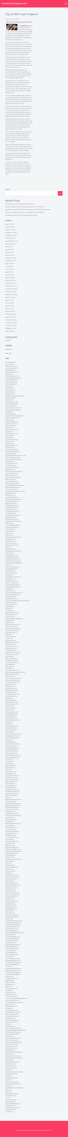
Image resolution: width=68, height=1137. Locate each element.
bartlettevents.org (10, 465)
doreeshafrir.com (10, 732)
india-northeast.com (11, 503)
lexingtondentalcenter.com (12, 587)
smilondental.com (10, 571)
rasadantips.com (9, 388)
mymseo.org (8, 1090)
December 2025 (9, 232)
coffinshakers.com (10, 742)
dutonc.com (8, 769)
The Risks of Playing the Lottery (18, 22)
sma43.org (8, 966)
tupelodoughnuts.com (11, 555)
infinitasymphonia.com (11, 712)
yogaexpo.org (9, 622)
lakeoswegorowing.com (11, 1082)
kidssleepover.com (10, 398)
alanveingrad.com (10, 783)
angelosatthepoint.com (11, 847)
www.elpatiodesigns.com (12, 1020)
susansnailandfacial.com (12, 917)
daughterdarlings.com (11, 372)
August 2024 (9, 263)
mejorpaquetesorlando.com (13, 561)
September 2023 (10, 294)
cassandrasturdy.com (11, 650)
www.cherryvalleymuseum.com (14, 471)
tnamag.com (8, 873)
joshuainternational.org (11, 915)
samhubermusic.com (11, 1109)
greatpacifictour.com (11, 827)
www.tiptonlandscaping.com (13, 972)
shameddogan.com (10, 889)
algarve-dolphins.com (11, 781)
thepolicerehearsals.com (12, 674)
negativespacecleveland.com (13, 799)
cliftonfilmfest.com (11, 513)
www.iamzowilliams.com (12, 1000)
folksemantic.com (10, 531)
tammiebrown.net (10, 767)
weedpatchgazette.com (12, 545)
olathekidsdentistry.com (12, 557)
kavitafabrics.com (10, 817)
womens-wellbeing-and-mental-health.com (17, 600)
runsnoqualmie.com (10, 950)
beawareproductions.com (12, 736)
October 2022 (9, 325)
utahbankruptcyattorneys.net (13, 521)
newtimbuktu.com (10, 390)
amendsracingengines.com (12, 936)
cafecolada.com (9, 656)
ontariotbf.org (9, 412)
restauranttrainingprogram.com (14, 593)
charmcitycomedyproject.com (13, 734)
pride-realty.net (9, 1060)
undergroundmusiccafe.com (13, 1107)
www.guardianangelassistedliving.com (15, 1030)
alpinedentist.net (10, 443)
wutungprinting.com (10, 787)
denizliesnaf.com (10, 857)
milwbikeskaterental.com (12, 791)
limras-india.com (9, 364)
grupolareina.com (10, 469)
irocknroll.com (9, 523)
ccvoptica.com (9, 976)
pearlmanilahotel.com (11, 433)
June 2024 (8, 269)
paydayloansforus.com (11, 402)
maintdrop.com (9, 435)
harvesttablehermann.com (12, 487)
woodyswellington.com (11, 1016)
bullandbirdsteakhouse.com (13, 960)
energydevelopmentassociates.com (15, 491)
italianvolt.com (9, 535)
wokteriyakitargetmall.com (12, 585)
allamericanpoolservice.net (12, 595)
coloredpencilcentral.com (12, 511)
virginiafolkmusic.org (11, 602)
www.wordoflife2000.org (12, 525)
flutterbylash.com (10, 1064)
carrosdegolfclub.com (11, 489)
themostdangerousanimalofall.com (15, 672)
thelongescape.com (10, 771)
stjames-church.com (11, 728)
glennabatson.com (10, 686)
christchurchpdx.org (10, 700)
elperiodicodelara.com (11, 366)
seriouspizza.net (9, 865)
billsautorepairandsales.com (13, 1038)
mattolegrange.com (11, 773)
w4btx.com (8, 565)
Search (7, 189)
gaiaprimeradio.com (10, 765)
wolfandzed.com (10, 984)
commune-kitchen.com (11, 704)
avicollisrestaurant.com (11, 837)
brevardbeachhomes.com (12, 497)
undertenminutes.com (11, 384)
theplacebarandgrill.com (12, 841)
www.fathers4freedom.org (12, 923)
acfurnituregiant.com (11, 382)
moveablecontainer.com (12, 467)
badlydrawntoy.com (10, 905)
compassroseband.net (11, 867)
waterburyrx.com (10, 843)
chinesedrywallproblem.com (13, 805)
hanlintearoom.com (10, 1066)
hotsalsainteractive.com (12, 376)
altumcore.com (9, 869)
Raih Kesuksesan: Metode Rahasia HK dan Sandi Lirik (19, 204)
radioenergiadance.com (11, 445)
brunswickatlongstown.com (13, 756)
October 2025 (9, 238)
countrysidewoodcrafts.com (13, 408)
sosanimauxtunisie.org (11, 439)
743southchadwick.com (11, 501)
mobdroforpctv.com (11, 648)
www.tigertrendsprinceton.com (14, 921)
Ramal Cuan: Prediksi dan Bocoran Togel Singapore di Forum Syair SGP (24, 212)
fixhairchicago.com (10, 855)
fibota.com (8, 1024)
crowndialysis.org (10, 591)
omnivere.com (9, 386)
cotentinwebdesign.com (12, 473)
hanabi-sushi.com (10, 982)
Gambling (8, 340)
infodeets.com (9, 374)
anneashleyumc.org (10, 942)
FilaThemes (48, 1130)
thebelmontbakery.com (11, 404)
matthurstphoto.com (11, 1048)
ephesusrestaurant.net (11, 1014)
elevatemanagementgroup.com (14, 1072)
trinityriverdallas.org (11, 614)
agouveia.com (9, 1086)
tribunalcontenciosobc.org (12, 680)
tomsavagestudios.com (11, 598)
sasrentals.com (9, 575)
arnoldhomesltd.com (11, 509)
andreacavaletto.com (11, 626)
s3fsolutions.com (10, 495)
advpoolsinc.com (10, 845)
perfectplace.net (10, 616)
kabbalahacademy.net (11, 569)
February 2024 (9, 280)
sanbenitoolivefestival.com (13, 652)
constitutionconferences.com (13, 859)
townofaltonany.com (11, 795)
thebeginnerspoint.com (11, 660)
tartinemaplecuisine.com (12, 758)
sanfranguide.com (10, 664)
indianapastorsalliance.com (12, 849)
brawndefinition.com (11, 692)
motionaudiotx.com (10, 1095)
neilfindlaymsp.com (10, 835)
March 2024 (8, 277)
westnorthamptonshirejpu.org (13, 459)
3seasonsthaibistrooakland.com (14, 618)
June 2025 (8, 249)
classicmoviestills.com (11, 654)
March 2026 (8, 224)
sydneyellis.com (9, 589)
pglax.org (8, 797)
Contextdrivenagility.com (14, 3)
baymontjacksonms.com (12, 793)
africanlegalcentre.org (11, 714)
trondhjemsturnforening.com (13, 1032)
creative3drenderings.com (12, 893)
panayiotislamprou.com (11, 449)
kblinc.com (8, 547)
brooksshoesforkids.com (12, 875)
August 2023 (9, 297)
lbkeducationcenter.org (11, 612)
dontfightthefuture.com (12, 507)
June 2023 (8, 303)
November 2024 (10, 261)
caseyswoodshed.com (11, 853)
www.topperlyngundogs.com (13, 925)
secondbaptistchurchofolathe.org (14, 1088)
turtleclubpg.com (10, 825)
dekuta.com (8, 986)
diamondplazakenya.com (12, 1034)
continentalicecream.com (12, 694)
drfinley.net (8, 1076)
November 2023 (10, 289)
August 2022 (9, 331)
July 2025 (8, 246)
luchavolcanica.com (10, 819)
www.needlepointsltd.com (12, 958)
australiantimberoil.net (11, 481)
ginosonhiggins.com (10, 785)
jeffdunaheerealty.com (11, 928)
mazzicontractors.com (11, 1010)
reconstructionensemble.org (13, 815)
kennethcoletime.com (11, 752)
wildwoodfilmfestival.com (12, 457)
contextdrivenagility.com (12, 738)
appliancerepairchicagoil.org (13, 410)
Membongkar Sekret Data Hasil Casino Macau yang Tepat (21, 215)
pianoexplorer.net (10, 1004)
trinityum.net (9, 1008)
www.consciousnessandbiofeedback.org (16, 998)
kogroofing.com (9, 441)
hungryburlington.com (11, 754)
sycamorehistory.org (11, 994)
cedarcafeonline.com (11, 380)
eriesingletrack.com (10, 549)
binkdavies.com (9, 698)
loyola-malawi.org (10, 636)
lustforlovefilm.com (11, 708)
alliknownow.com (10, 676)
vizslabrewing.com (10, 539)
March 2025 (8, 252)
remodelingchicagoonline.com (13, 968)
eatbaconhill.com (10, 394)
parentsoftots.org (10, 891)
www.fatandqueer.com (11, 940)
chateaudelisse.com (10, 453)
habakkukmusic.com (10, 909)
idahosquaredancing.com (12, 527)
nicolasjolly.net (9, 710)
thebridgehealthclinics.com (12, 885)
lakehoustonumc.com (11, 907)
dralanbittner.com (10, 541)
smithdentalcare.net (11, 1105)
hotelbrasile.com (10, 461)
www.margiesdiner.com (11, 954)
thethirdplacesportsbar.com (13, 1012)
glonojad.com (9, 724)
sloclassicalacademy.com (12, 682)
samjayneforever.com (11, 1046)
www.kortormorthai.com (12, 938)
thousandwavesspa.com (12, 831)
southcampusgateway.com (12, 451)
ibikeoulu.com (9, 740)
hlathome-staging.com (11, 583)
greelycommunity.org (11, 718)
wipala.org (8, 634)
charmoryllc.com (10, 666)
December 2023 (9, 286)
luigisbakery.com (9, 980)
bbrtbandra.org (9, 428)
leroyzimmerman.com (11, 1074)
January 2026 (9, 230)
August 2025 (9, 244)
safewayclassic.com (10, 406)
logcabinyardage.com (11, 897)
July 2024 (8, 266)
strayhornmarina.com (11, 688)
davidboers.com (9, 899)
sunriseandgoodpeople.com (12, 803)
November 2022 (10, 322)
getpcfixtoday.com (10, 426)
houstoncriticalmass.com (12, 670)
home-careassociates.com (12, 624)
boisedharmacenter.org (11, 630)
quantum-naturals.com (11, 1040)
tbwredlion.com (9, 1036)
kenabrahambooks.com (11, 702)
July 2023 (8, 300)
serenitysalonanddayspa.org (13, 378)
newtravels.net (9, 400)
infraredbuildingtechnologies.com (14, 485)
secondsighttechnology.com (13, 577)
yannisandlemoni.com (11, 543)
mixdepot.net (9, 990)
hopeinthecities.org (10, 644)
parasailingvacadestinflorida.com (14, 1058)
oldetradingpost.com (11, 475)
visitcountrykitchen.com (12, 779)
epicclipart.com (9, 431)
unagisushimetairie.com (11, 422)
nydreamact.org (9, 420)
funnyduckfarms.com (11, 1068)
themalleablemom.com (11, 750)
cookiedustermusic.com (11, 813)
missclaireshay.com (10, 362)
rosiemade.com (9, 553)
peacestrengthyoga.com (12, 930)
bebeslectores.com (10, 479)
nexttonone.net (9, 911)
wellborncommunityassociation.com (15, 455)
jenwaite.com (9, 1070)
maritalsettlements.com (12, 789)
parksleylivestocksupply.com (13, 628)
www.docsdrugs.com (11, 952)
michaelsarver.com (10, 579)
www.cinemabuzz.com (11, 988)
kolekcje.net (8, 608)
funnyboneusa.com (10, 811)
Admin (17, 19)
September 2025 (10, 241)
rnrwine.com (8, 1080)
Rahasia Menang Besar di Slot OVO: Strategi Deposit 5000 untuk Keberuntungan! (28, 209)
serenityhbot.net (10, 913)
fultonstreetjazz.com (11, 463)
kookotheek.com (10, 447)
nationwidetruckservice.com (13, 823)
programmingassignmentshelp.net (14, 396)
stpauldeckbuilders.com (11, 946)
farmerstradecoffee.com (12, 895)
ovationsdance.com (10, 604)
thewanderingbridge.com (12, 748)
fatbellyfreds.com (10, 1018)
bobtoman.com (9, 437)
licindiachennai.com (10, 370)
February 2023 (9, 314)
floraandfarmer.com (10, 493)
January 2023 (9, 317)
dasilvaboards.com (10, 684)
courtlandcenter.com (11, 833)
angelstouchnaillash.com (12, 567)
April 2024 (8, 275)
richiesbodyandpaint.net (11, 368)
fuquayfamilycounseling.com (13, 1084)
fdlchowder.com (9, 956)
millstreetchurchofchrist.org (13, 1056)
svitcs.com (8, 863)
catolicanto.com (10, 610)
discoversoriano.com (11, 658)
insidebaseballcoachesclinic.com (14, 1052)
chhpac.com (8, 1092)
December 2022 (9, 320)
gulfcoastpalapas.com (11, 883)
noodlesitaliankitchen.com (12, 418)
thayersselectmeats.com (12, 877)
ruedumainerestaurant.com (12, 720)
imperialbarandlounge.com (12, 515)
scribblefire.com (9, 620)
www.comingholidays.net (12, 662)
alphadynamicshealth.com (12, 1062)
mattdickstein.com (10, 903)
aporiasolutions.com (11, 879)
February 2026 (9, 227)
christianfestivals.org (11, 777)
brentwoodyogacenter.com (12, 970)
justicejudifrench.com (11, 746)
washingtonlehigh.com (11, 978)
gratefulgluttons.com (11, 646)
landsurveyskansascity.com (12, 944)
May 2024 (8, 272)
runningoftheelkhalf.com (12, 927)
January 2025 (9, 255)
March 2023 (8, 311)
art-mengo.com (9, 763)
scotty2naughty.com (11, 730)
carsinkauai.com (9, 1054)
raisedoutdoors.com (10, 517)
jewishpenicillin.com (10, 596)
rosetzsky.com (9, 722)
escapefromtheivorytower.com (14, 499)
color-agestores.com (11, 632)
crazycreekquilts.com (11, 696)
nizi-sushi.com (9, 762)
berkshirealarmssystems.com (13, 537)
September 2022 (10, 328)
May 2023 (8, 306)
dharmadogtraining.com (11, 1094)
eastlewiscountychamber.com (13, 678)
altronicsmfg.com (10, 392)
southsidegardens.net (11, 1006)
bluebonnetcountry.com (12, 429)
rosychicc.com (9, 638)
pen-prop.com (9, 919)
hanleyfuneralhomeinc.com (12, 559)
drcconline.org (9, 839)
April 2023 (8, 308)
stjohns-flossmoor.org (11, 809)
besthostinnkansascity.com (12, 1103)
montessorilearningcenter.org (13, 1042)
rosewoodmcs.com (10, 992)
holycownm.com (10, 821)
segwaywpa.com (10, 881)
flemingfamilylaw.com (11, 1078)
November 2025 (10, 235)
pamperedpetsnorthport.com (13, 551)
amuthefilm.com (10, 706)
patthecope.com (10, 861)
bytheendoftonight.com (12, 642)
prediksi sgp (24, 26)
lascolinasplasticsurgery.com (13, 962)
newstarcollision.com (11, 573)
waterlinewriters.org (11, 887)
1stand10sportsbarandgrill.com (14, 563)
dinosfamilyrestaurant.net (12, 483)
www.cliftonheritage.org (12, 964)
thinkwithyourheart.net (11, 519)
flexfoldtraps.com (10, 934)
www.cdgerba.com (10, 1026)
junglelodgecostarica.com (12, 775)
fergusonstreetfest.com (12, 1044)
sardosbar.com (9, 533)
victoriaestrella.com (11, 829)
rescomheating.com (10, 1099)
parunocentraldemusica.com (13, 1028)
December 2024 (9, 258)
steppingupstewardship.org (12, 974)
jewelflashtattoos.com (11, 424)
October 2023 (9, 291)
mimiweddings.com (10, 1101)
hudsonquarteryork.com (11, 1022)
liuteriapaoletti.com (11, 801)
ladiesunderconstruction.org (13, 477)
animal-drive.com (10, 871)
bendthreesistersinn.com (12, 807)
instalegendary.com (10, 414)
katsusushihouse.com (11, 716)
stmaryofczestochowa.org (12, 744)
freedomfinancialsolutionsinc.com (14, 932)
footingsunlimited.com (11, 948)
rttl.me (7, 1097)
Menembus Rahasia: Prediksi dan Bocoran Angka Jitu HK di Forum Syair (24, 207)
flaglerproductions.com (11, 690)
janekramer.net (9, 760)
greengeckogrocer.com (11, 581)
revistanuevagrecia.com (11, 726)
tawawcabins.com (10, 529)
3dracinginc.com (9, 668)
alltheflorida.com (10, 1050)
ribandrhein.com (9, 606)
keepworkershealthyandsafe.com (14, 416)
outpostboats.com (10, 640)
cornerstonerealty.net (11, 996)
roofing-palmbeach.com (12, 505)
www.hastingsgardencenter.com (14, 1002)
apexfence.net (9, 1111)
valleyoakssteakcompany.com (13, 851)
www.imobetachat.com (11, 901)
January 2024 (9, 283)
